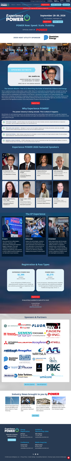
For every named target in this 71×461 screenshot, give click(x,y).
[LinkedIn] (35, 454)
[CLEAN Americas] (62, 1)
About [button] (13, 4)
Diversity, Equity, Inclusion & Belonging (57, 457)
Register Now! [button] (45, 4)
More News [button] (35, 415)
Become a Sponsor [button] (29, 384)
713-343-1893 (38, 435)
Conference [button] (36, 4)
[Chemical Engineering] (50, 1)
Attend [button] (18, 4)
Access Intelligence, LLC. (14, 457)
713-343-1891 (24, 446)
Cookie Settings (31, 457)
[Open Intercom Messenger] (68, 457)
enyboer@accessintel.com (42, 437)
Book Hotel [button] (66, 4)
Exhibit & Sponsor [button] (27, 4)
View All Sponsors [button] (41, 384)
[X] (33, 454)
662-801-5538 (38, 446)
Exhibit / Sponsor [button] (56, 4)
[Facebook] (37, 454)
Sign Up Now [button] (11, 440)
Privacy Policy (24, 457)
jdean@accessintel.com (36, 306)
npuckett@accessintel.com (42, 448)
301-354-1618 (24, 435)
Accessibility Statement (41, 457)
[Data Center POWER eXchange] (56, 1)
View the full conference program (39, 8)
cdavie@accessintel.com (27, 448)
